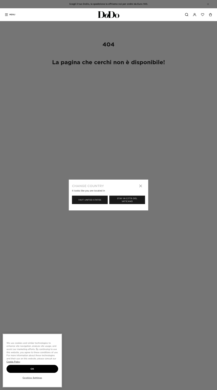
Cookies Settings (32, 377)
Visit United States (89, 200)
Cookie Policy (13, 361)
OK (32, 369)
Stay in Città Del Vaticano (127, 199)
